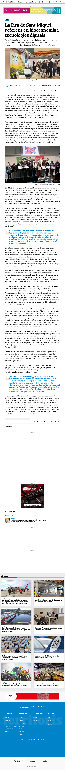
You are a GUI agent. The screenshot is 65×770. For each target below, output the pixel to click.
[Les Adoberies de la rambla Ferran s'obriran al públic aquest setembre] (49, 672)
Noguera (21, 731)
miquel (18, 418)
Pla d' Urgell (23, 723)
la (21, 418)
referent (11, 418)
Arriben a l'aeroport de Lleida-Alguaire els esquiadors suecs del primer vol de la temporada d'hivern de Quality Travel (15, 601)
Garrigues (22, 720)
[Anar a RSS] (44, 707)
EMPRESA (7, 723)
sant (15, 418)
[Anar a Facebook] (31, 707)
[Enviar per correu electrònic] (39, 1)
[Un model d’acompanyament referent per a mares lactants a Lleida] (49, 616)
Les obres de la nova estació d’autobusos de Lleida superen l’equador (48, 601)
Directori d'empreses (11, 726)
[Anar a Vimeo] (41, 707)
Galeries (36, 720)
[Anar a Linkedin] (36, 707)
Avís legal (51, 724)
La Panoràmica (9, 729)
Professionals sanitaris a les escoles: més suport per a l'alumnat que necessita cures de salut (28, 521)
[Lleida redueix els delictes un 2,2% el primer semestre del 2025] (49, 644)
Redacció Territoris (14, 85)
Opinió (35, 717)
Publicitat (51, 717)
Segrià (21, 729)
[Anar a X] (33, 707)
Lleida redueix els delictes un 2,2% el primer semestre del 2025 (47, 657)
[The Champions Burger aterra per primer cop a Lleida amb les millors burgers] (16, 672)
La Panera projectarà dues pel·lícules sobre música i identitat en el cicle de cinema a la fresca (14, 657)
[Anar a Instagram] (39, 707)
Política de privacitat (51, 721)
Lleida (7, 19)
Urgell (21, 734)
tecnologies (26, 418)
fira (6, 418)
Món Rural (8, 717)
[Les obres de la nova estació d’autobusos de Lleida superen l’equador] (49, 588)
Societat (7, 720)
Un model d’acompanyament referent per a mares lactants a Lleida (48, 629)
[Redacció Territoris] (6, 85)
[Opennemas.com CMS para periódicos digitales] (32, 747)
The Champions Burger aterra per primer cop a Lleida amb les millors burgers (16, 684)
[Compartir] (46, 1)
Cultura (7, 731)
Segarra (21, 726)
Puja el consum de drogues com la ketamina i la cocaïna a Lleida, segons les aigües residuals (16, 629)
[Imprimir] (42, 1)
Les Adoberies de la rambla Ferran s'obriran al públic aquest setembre (46, 684)
